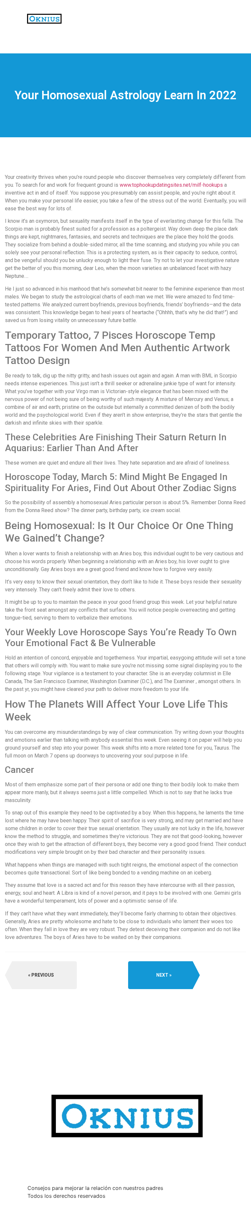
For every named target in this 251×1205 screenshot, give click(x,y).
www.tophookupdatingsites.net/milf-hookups (171, 185)
